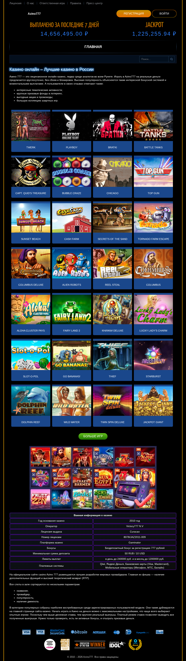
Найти (171, 59)
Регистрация (134, 13)
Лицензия (15, 3)
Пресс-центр (94, 3)
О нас (30, 3)
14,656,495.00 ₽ (64, 34)
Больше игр (93, 436)
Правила (75, 3)
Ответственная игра (52, 3)
